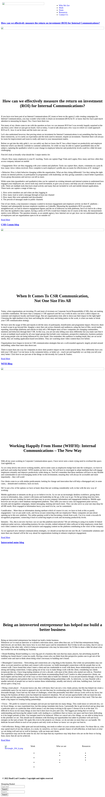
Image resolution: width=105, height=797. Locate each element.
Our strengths (66, 753)
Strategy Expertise (39, 759)
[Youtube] (15, 762)
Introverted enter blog (12, 542)
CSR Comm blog (10, 224)
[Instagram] (8, 755)
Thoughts (91, 753)
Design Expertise (39, 754)
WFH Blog (6, 363)
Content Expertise (39, 763)
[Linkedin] (8, 762)
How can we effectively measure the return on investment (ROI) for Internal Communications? (50, 23)
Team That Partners (65, 763)
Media (89, 758)
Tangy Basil (92, 760)
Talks (89, 755)
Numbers (65, 760)
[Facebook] (15, 755)
